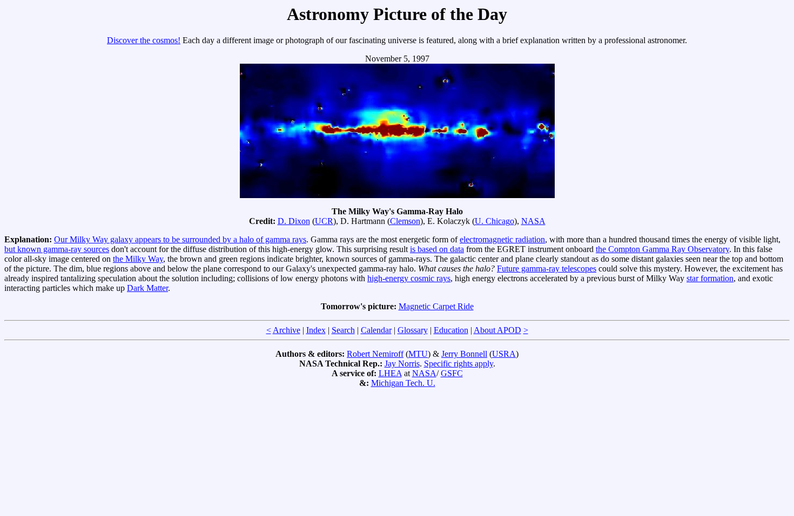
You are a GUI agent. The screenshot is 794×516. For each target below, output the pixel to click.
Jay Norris (402, 363)
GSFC (452, 373)
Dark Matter (147, 288)
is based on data (437, 249)
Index (316, 330)
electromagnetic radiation (502, 239)
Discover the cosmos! (143, 40)
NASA (533, 221)
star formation (710, 278)
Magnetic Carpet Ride (436, 306)
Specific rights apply (458, 363)
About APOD (497, 330)
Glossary (413, 330)
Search (343, 330)
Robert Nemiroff (375, 353)
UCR (324, 221)
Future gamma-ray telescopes (546, 268)
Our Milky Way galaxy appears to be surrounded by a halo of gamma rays (180, 239)
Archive (286, 330)
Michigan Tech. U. (403, 383)
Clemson (405, 221)
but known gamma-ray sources (56, 249)
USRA (504, 353)
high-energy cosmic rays (408, 278)
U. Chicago (494, 221)
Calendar (376, 330)
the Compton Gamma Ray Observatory (662, 249)
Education (451, 330)
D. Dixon (294, 221)
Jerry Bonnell (464, 353)
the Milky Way (138, 258)
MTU (418, 353)
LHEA (390, 373)
